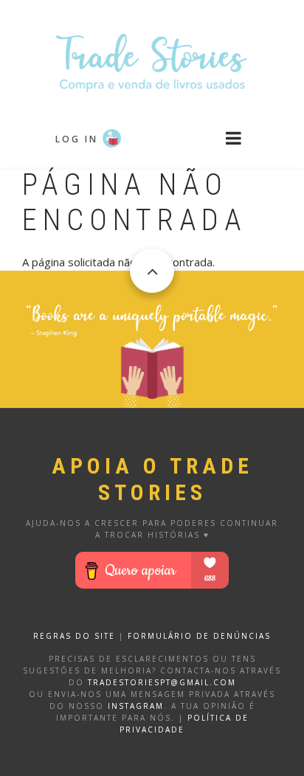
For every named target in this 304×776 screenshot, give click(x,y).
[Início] (152, 61)
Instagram (136, 706)
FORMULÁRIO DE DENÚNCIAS (199, 636)
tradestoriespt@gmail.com (162, 682)
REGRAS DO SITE (74, 636)
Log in (76, 139)
